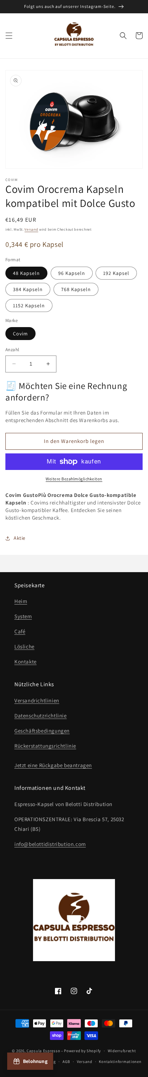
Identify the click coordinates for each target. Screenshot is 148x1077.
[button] (9, 36)
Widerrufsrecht (122, 1050)
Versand (31, 229)
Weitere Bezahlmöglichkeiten (74, 478)
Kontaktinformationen (120, 1061)
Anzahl (12, 350)
